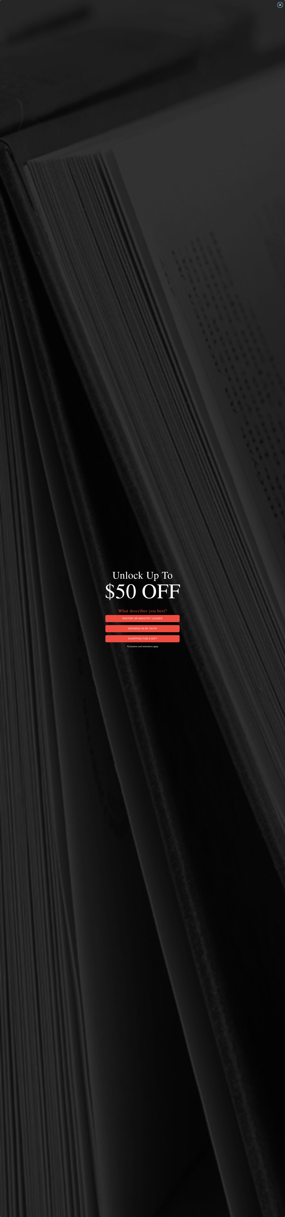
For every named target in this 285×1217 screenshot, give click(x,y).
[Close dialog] (280, 4)
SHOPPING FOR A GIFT (142, 638)
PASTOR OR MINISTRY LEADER (142, 618)
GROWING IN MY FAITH (142, 628)
